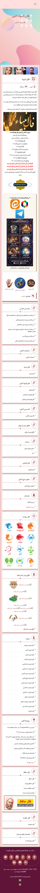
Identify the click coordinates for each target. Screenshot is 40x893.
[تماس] (11, 857)
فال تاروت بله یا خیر (28, 706)
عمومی (23, 296)
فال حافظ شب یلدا (29, 788)
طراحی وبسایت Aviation (27, 757)
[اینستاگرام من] (17, 857)
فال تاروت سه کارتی (28, 668)
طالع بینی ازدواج (29, 432)
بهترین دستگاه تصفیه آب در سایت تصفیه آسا (20, 727)
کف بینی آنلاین (30, 415)
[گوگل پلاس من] (26, 862)
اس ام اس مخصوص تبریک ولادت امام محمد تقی (20, 315)
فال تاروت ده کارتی (28, 692)
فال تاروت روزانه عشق (27, 701)
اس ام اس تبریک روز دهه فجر (25, 324)
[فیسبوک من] (23, 857)
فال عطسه (31, 824)
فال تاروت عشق (29, 696)
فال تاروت (31, 710)
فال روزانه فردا (29, 840)
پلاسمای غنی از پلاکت (28, 753)
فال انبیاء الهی (20, 15)
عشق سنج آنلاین (29, 485)
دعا (33, 453)
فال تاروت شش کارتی (27, 682)
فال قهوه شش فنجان (28, 399)
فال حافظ (31, 778)
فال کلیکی (31, 469)
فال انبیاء (25, 79)
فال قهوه (31, 389)
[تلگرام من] (28, 857)
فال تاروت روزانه (29, 645)
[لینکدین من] (14, 862)
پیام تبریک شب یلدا (28, 792)
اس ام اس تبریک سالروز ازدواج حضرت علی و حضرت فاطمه (22, 330)
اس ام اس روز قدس (28, 336)
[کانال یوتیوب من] (20, 862)
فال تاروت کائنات (29, 659)
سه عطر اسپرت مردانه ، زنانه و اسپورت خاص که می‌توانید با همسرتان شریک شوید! (21, 737)
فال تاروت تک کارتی (28, 664)
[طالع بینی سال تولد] (20, 605)
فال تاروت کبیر (29, 649)
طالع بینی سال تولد (28, 628)
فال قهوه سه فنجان (28, 394)
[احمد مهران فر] (32, 71)
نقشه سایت (13, 876)
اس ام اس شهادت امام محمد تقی (24, 340)
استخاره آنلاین (30, 357)
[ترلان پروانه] (20, 71)
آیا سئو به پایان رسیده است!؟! (25, 732)
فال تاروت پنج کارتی (28, 678)
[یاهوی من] (34, 857)
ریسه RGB (31, 502)
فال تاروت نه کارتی (28, 687)
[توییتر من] (5, 857)
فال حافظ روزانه (29, 783)
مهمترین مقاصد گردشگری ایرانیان (24, 748)
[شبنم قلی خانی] (8, 71)
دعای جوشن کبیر (29, 448)
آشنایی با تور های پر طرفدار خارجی (24, 743)
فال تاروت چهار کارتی (28, 673)
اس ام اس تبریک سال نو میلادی (25, 319)
